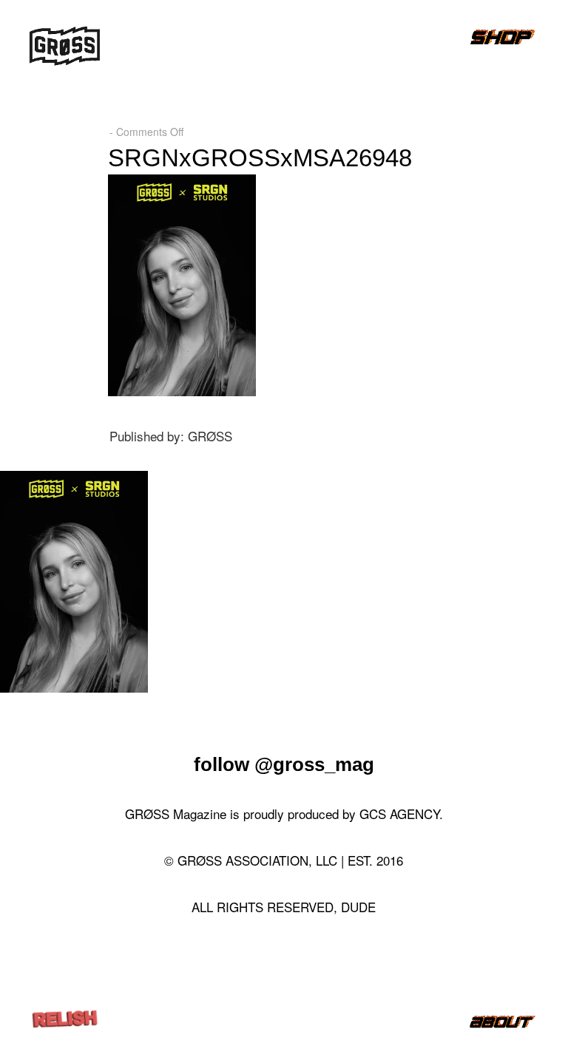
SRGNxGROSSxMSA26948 (260, 157)
